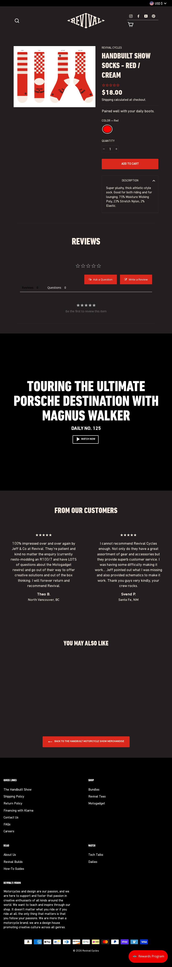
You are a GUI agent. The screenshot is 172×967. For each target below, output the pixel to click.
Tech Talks (95, 855)
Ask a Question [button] (102, 279)
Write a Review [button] (138, 279)
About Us (10, 855)
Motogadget (96, 803)
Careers (9, 831)
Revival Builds (13, 862)
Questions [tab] (54, 288)
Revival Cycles (112, 48)
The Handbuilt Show (17, 789)
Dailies (92, 862)
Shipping (107, 100)
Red (107, 129)
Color (110, 120)
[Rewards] (148, 956)
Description (130, 180)
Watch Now (88, 439)
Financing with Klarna (18, 810)
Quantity (108, 141)
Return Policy (13, 803)
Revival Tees (97, 796)
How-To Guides (14, 869)
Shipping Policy (14, 796)
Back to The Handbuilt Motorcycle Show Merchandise (89, 741)
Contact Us (11, 817)
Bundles (93, 789)
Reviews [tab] (27, 288)
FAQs (7, 824)
